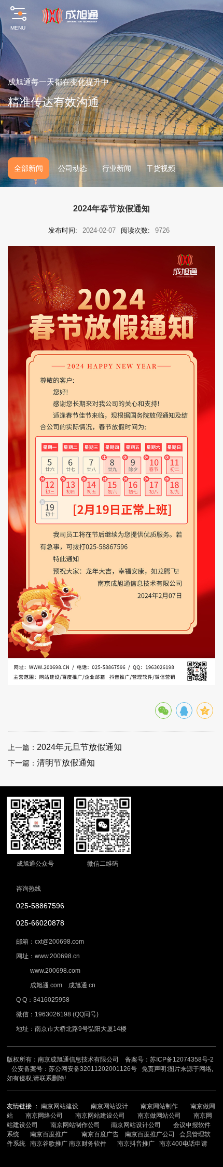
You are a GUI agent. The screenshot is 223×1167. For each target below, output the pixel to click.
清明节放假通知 (66, 762)
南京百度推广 (48, 1134)
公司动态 (72, 168)
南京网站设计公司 (136, 1125)
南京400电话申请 (183, 1143)
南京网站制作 (159, 1106)
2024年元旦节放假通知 (79, 747)
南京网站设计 (109, 1106)
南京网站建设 (59, 1106)
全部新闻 (28, 168)
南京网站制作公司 (75, 1125)
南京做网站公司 (159, 1115)
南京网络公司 (44, 1115)
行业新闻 (116, 168)
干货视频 (160, 168)
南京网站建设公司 (100, 1115)
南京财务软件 (87, 1143)
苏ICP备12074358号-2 (182, 1059)
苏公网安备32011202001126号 (93, 1068)
